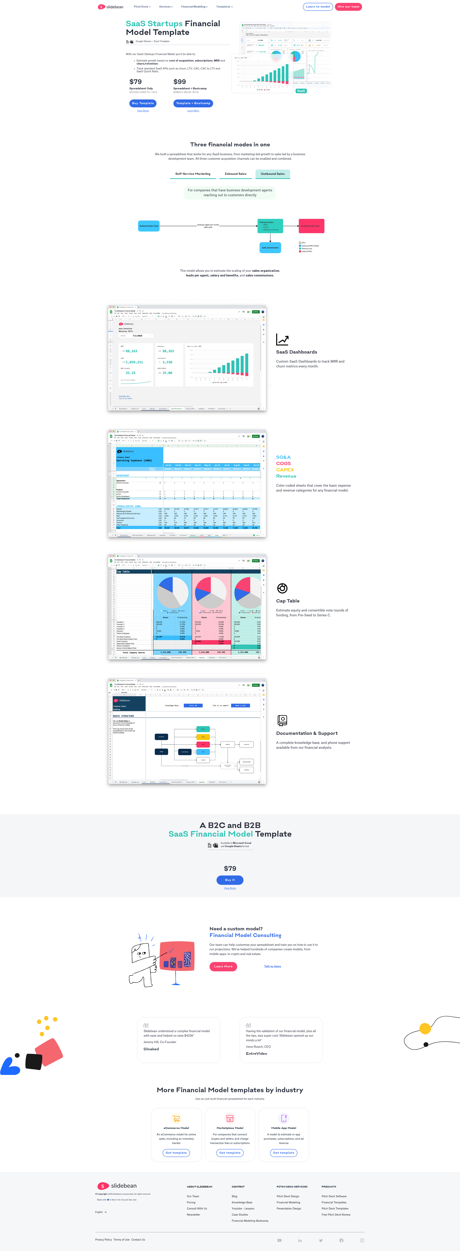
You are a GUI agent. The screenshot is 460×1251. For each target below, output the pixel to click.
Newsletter (193, 1215)
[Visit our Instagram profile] (362, 1242)
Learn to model (318, 6)
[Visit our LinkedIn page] (300, 1242)
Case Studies (240, 1215)
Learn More (193, 111)
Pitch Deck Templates (335, 1208)
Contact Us (138, 1240)
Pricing (191, 1202)
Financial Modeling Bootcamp (250, 1221)
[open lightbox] (230, 235)
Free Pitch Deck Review (336, 1215)
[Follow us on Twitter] (320, 1242)
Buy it (230, 880)
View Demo (143, 111)
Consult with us (197, 1208)
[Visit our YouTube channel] (279, 1242)
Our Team (193, 1196)
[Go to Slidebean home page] (111, 7)
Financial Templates (334, 1202)
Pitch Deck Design (288, 1196)
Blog (234, 1196)
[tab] (193, 174)
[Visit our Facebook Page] (341, 1242)
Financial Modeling (288, 1202)
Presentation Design (289, 1208)
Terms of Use (122, 1240)
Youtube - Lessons (243, 1208)
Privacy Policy (103, 1240)
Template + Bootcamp (193, 103)
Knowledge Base (242, 1202)
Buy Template (143, 103)
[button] (142, 6)
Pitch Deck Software (334, 1196)
